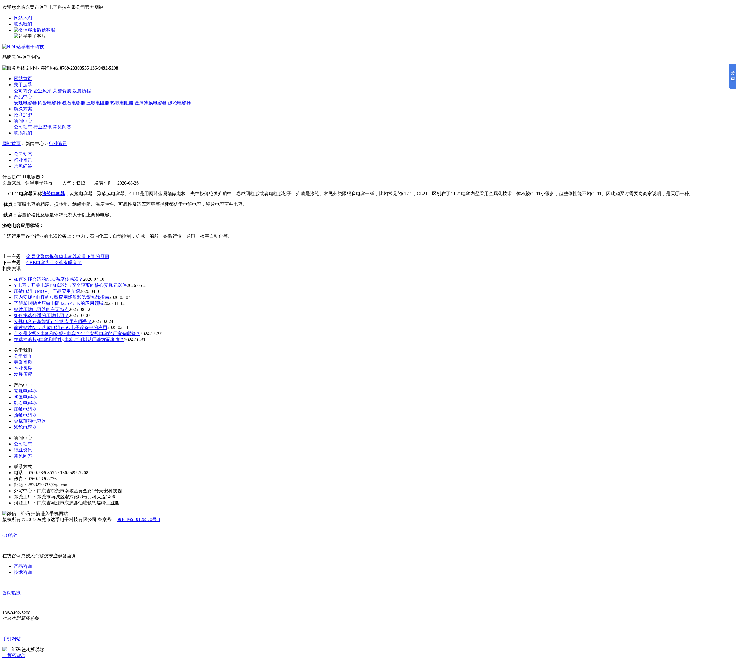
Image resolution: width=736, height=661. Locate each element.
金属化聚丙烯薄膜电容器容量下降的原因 (67, 256)
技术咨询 (23, 572)
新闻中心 (23, 120)
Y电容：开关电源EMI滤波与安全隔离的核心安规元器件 (70, 285)
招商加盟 (23, 114)
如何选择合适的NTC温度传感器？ (48, 279)
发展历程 (81, 90)
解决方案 (23, 108)
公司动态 (23, 126)
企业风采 (42, 90)
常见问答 (62, 126)
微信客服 (46, 30)
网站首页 (23, 78)
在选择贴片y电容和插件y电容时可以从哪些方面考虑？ (69, 339)
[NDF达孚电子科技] (23, 46)
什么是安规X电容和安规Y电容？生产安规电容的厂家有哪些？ (77, 333)
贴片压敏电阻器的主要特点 (41, 309)
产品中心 (23, 96)
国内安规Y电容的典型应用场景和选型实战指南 (61, 297)
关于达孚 (23, 84)
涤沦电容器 (179, 102)
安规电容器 (25, 102)
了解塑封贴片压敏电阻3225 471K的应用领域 (58, 303)
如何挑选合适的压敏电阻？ (41, 315)
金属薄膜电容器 (151, 102)
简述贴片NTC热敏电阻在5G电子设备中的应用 (60, 327)
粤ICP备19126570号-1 (138, 519)
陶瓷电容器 (49, 102)
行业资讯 (42, 126)
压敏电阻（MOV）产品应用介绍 (47, 291)
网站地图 (23, 18)
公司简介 (23, 90)
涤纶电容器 (25, 427)
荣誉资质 (62, 90)
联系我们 (23, 24)
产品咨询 (23, 566)
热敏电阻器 (121, 102)
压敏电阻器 (97, 102)
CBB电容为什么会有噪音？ (54, 262)
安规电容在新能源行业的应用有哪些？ (53, 321)
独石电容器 (73, 102)
